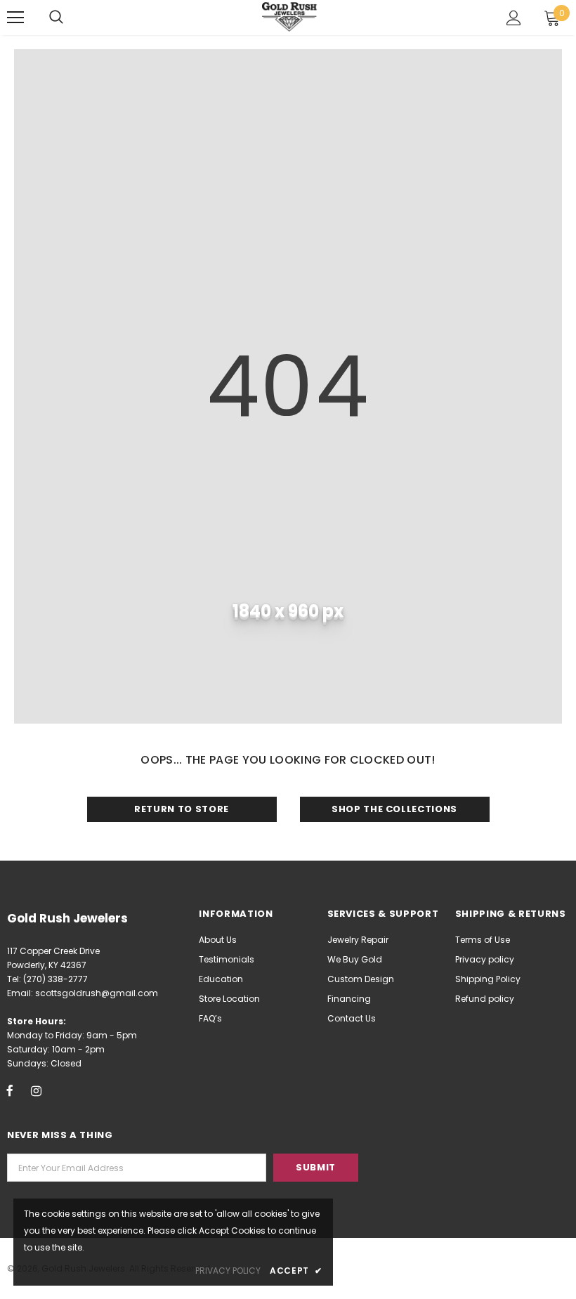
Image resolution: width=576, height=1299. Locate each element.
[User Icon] (513, 18)
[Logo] (290, 16)
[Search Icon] (56, 18)
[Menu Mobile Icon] (15, 17)
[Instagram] (35, 1090)
